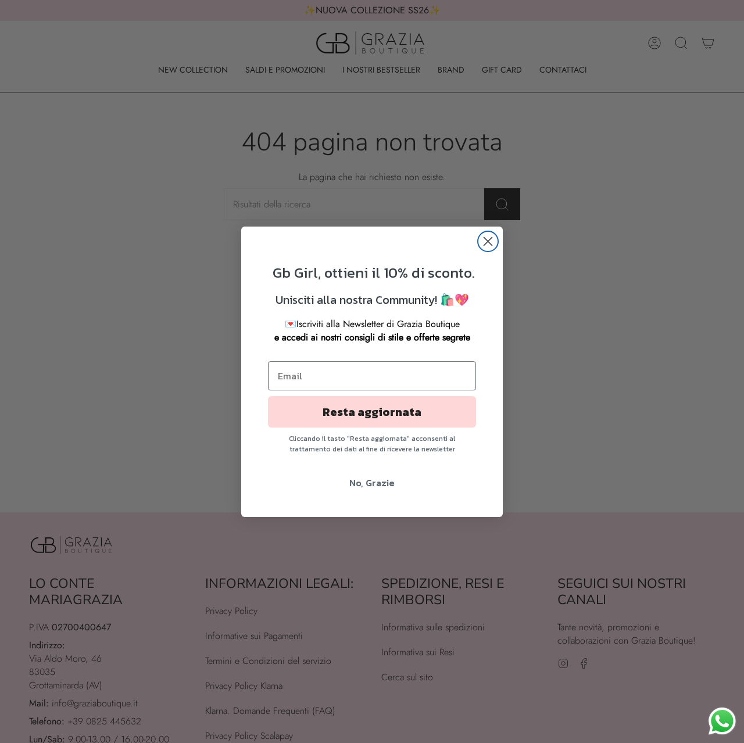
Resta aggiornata (372, 412)
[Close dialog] (488, 241)
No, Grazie (372, 483)
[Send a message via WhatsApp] (722, 721)
